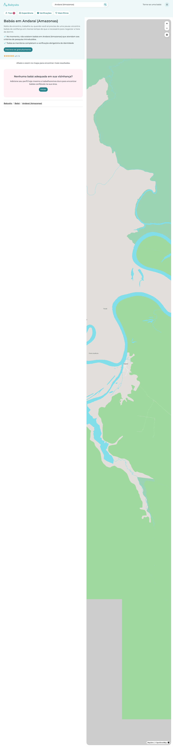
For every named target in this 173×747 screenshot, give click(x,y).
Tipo (11, 13)
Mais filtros (62, 13)
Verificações (45, 13)
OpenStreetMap (161, 742)
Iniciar (43, 89)
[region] (128, 382)
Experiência (27, 13)
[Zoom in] (167, 23)
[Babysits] (11, 4)
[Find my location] (167, 34)
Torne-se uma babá (152, 4)
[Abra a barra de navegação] (167, 4)
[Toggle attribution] (168, 742)
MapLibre (150, 742)
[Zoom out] (167, 28)
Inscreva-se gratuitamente (18, 49)
